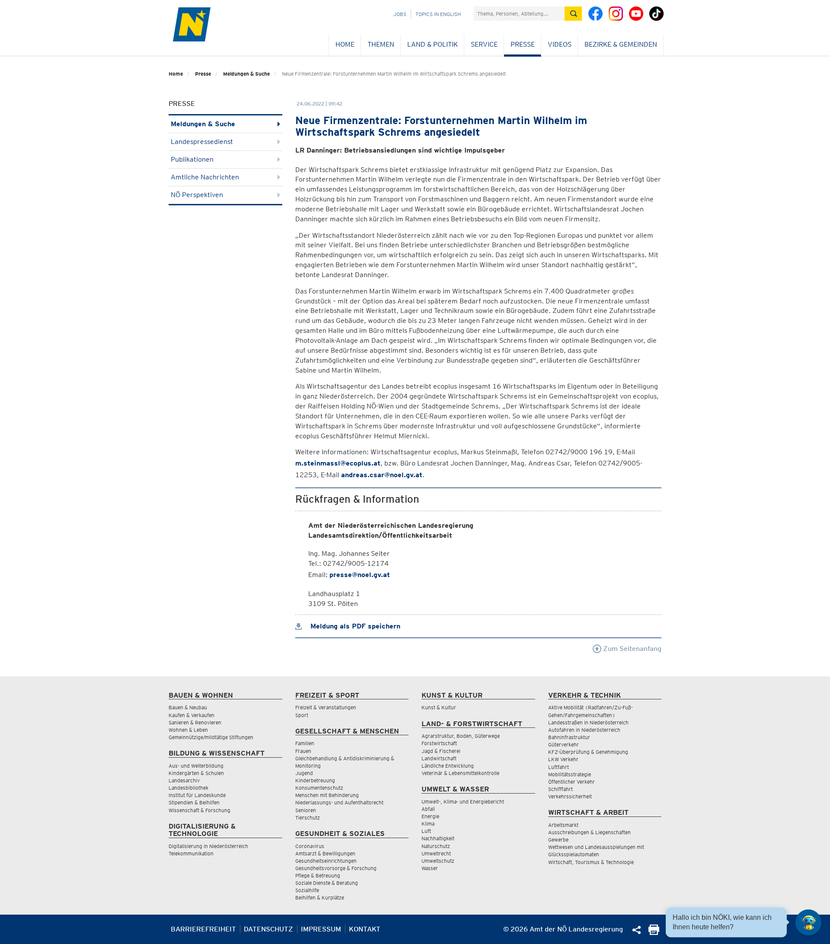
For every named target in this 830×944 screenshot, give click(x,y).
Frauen (303, 751)
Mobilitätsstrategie (569, 774)
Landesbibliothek (188, 788)
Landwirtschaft (438, 758)
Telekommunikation (191, 853)
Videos (559, 44)
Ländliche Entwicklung (447, 765)
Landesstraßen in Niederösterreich (588, 722)
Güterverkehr (563, 744)
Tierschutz (307, 817)
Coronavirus (309, 846)
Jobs (399, 14)
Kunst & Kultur (438, 707)
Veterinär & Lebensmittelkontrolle (460, 773)
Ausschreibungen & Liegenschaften (589, 832)
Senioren (305, 810)
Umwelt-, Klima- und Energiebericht (462, 801)
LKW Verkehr (563, 759)
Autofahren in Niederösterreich (584, 730)
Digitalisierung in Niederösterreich (208, 846)
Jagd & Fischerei (440, 751)
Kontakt (364, 929)
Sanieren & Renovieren (195, 722)
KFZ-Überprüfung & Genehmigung (588, 752)
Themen (380, 44)
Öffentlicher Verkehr (571, 781)
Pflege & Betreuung (317, 875)
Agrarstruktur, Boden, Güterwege (460, 736)
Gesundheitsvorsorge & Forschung (336, 868)
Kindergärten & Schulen (196, 773)
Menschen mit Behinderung (327, 795)
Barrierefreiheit (203, 929)
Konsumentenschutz (319, 788)
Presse (523, 44)
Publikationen (192, 159)
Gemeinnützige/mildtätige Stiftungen (211, 737)
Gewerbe (558, 839)
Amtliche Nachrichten (205, 177)
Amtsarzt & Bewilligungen (325, 853)
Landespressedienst (202, 141)
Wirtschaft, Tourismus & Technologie (591, 862)
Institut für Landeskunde (197, 795)
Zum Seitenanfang (631, 648)
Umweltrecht (436, 853)
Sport (301, 715)
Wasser (429, 868)
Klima (427, 823)
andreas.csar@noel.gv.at (381, 475)
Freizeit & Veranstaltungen (325, 707)
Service (484, 44)
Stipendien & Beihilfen (194, 802)
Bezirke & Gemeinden (620, 44)
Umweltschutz (437, 861)
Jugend (304, 773)
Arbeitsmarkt (563, 825)
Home (344, 44)
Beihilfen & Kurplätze (319, 897)
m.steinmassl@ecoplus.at (337, 463)
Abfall (428, 809)
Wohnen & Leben (188, 730)
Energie (430, 816)
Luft (426, 831)
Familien (304, 743)
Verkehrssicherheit (570, 796)
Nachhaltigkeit (437, 838)
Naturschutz (435, 846)
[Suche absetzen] (573, 13)
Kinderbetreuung (315, 780)
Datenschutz (268, 929)
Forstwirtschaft (439, 743)
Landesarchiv (184, 780)
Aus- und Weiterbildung (196, 765)
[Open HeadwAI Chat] (808, 922)
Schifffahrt (560, 789)
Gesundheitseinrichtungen (326, 861)
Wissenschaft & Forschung (199, 810)
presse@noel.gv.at (359, 575)
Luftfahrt (558, 767)
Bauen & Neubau (188, 707)
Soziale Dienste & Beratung (326, 883)
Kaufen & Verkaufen (191, 715)
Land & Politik (432, 44)
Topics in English (438, 14)
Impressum (321, 929)
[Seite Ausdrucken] (653, 932)
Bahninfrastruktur (569, 737)
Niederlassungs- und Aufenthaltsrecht (339, 802)
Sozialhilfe (307, 890)
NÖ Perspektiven (197, 195)
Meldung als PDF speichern (354, 626)
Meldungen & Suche (246, 73)
